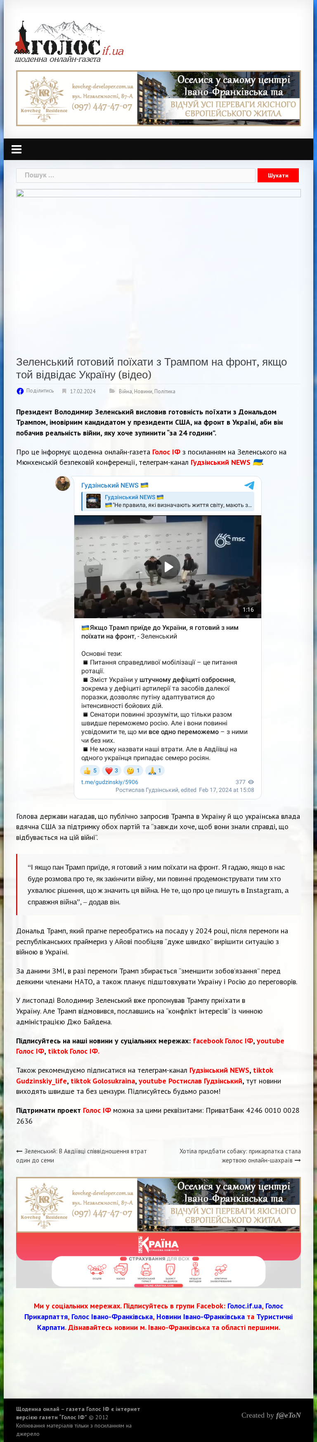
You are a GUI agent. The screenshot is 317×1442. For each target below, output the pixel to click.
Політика (164, 391)
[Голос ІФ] (68, 40)
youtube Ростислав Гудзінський (190, 1081)
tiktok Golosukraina (103, 1081)
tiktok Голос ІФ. (73, 1051)
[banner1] (158, 97)
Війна (125, 391)
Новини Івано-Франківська (200, 1316)
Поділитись (40, 390)
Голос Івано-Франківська (112, 1316)
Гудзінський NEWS (219, 1070)
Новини (143, 391)
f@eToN (288, 1415)
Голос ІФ (166, 452)
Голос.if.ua (244, 1305)
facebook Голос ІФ (223, 1040)
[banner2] (158, 1260)
